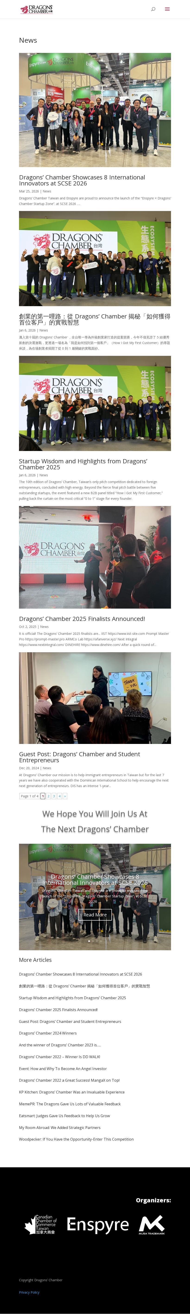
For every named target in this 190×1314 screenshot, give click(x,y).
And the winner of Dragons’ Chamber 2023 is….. (60, 1045)
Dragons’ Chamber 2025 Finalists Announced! (82, 618)
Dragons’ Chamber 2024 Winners (48, 1033)
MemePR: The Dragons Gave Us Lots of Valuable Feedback (70, 1103)
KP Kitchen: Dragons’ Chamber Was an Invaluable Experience (72, 1092)
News (47, 191)
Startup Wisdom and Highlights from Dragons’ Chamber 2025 (83, 464)
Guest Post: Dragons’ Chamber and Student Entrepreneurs (79, 757)
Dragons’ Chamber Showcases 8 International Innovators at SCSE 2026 (82, 180)
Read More (95, 915)
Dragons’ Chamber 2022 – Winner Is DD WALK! (59, 1056)
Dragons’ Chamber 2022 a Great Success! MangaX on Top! (69, 1080)
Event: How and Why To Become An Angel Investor (63, 1068)
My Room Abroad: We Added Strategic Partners (60, 1127)
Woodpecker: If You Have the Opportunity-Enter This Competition (76, 1139)
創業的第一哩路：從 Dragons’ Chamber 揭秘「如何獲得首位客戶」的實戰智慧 (95, 319)
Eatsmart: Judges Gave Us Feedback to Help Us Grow (64, 1115)
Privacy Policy (29, 1292)
